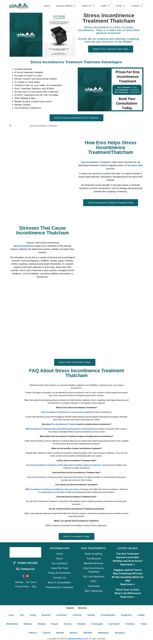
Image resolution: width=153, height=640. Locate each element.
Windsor (73, 632)
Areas (103, 6)
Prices (119, 6)
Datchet (91, 615)
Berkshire (82, 608)
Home (47, 6)
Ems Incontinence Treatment (96, 162)
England (70, 608)
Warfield (60, 632)
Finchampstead (108, 615)
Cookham (77, 615)
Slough (54, 624)
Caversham (61, 615)
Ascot (11, 615)
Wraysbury (120, 632)
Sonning (67, 624)
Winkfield (87, 632)
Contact (135, 6)
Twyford (46, 632)
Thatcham (129, 624)
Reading (41, 624)
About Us (86, 6)
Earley (33, 615)
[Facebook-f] (23, 576)
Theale (143, 624)
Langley (141, 615)
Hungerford (126, 615)
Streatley (81, 624)
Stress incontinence (24, 246)
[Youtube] (27, 576)
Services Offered (64, 6)
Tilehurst (32, 632)
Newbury (28, 624)
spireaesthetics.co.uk (78, 638)
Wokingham (103, 632)
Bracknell (46, 615)
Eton (22, 615)
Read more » (127, 564)
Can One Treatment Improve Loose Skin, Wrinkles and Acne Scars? (128, 557)
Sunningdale (97, 624)
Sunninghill (114, 624)
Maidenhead (12, 624)
